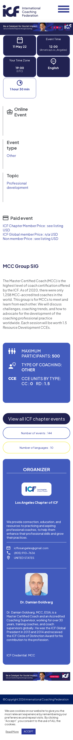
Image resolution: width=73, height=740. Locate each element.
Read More (12, 731)
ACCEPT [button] (28, 731)
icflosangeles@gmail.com (31, 548)
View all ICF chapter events (36, 418)
